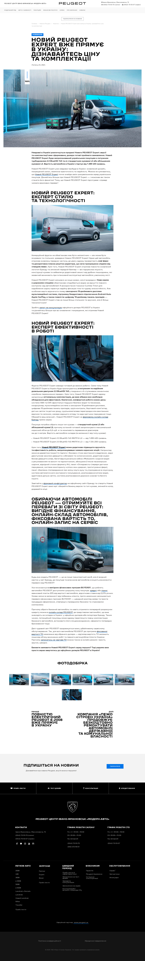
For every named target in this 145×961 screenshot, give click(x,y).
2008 (17, 870)
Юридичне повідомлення (95, 941)
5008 (17, 884)
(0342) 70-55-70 (111, 4)
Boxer (41, 878)
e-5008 (18, 888)
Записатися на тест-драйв (71, 877)
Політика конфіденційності (49, 941)
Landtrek (19, 895)
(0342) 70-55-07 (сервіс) (24, 839)
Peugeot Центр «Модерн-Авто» (25, 3)
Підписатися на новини (72, 18)
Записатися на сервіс (71, 886)
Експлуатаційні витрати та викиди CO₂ (72, 889)
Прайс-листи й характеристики (70, 873)
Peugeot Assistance (94, 874)
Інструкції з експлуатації (92, 877)
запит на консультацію (50, 307)
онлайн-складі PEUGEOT (61, 612)
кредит (93, 590)
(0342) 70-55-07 (132, 4)
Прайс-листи (20, 909)
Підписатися (115, 766)
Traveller (18, 905)
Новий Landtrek (22, 898)
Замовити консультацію (68, 881)
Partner (42, 871)
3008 (17, 877)
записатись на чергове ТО (54, 640)
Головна (34, 23)
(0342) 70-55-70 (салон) (24, 835)
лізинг (104, 590)
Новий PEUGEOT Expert (46, 174)
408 (16, 874)
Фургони (44, 866)
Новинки (56, 23)
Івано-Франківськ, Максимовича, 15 (115, 2)
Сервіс (112, 870)
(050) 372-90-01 (74, 847)
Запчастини (114, 874)
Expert (41, 874)
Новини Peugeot (45, 23)
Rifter (17, 901)
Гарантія (89, 870)
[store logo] (72, 3)
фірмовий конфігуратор (55, 483)
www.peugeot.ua (81, 922)
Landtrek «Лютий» (23, 891)
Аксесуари (114, 877)
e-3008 (18, 881)
